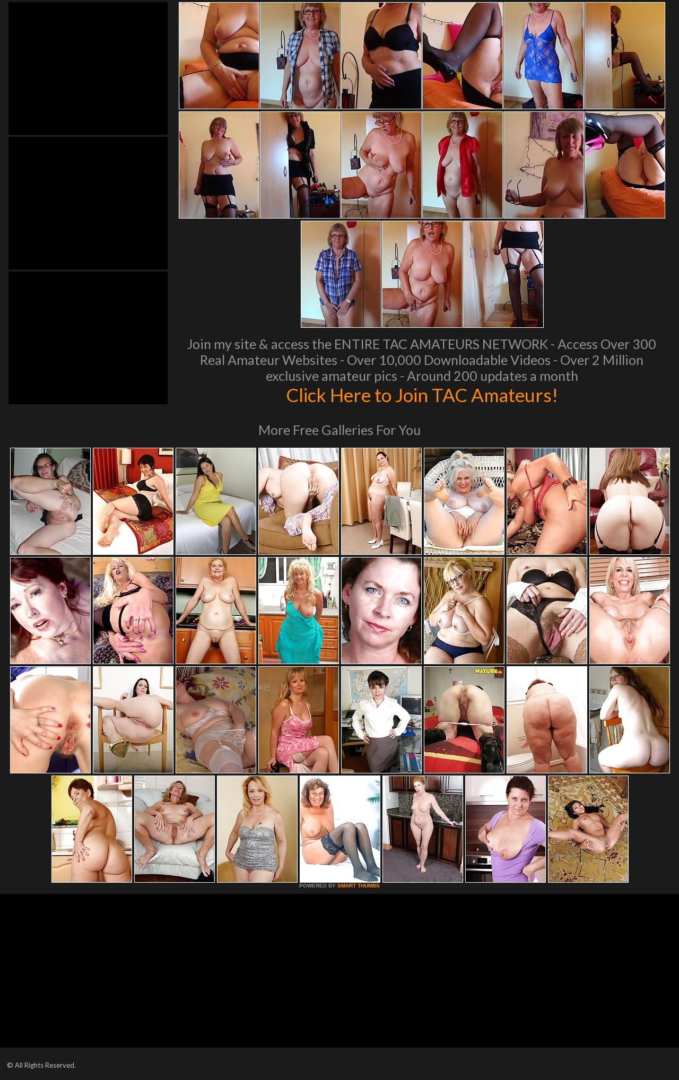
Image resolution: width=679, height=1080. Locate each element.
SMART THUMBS (358, 886)
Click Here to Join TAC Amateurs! (422, 395)
